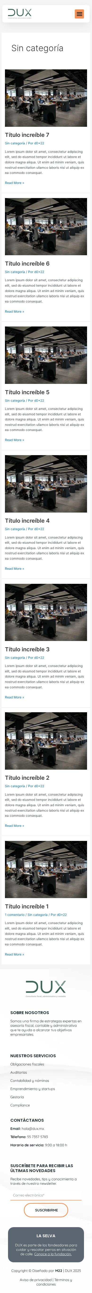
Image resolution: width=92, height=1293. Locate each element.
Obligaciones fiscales (27, 1064)
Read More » (14, 182)
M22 (58, 1270)
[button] (79, 14)
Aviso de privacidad (36, 1280)
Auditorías (18, 1072)
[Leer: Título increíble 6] (46, 226)
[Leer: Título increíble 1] (46, 869)
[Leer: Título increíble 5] (46, 355)
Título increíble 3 (27, 649)
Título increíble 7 (27, 134)
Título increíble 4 (27, 520)
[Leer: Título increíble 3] (46, 612)
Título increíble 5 (27, 392)
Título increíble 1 (27, 906)
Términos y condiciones (54, 1282)
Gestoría (17, 1097)
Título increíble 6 (27, 263)
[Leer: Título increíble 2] (46, 740)
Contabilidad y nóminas (29, 1080)
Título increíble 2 (27, 777)
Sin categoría (15, 143)
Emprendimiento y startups (32, 1089)
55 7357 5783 (37, 1137)
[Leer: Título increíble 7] (46, 98)
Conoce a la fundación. (53, 1254)
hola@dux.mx (33, 1128)
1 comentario (15, 915)
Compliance (20, 1105)
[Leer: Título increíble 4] (46, 483)
